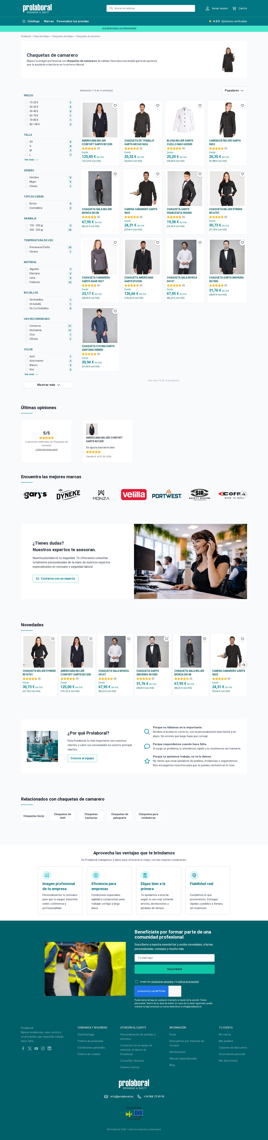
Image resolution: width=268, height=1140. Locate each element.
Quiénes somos (129, 1067)
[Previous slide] (24, 494)
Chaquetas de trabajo (62, 36)
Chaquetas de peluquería (119, 816)
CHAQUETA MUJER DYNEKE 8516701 (225, 211)
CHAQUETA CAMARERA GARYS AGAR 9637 (96, 279)
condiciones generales (162, 981)
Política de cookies (89, 1054)
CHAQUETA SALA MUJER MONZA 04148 (97, 211)
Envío (173, 1034)
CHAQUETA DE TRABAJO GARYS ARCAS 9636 (139, 142)
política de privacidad (188, 981)
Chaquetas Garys (33, 816)
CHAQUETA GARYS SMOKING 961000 (226, 279)
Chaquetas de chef (62, 816)
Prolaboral (26, 36)
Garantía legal (86, 1034)
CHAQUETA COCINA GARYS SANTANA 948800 (98, 348)
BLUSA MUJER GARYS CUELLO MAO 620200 (180, 142)
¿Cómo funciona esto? (46, 449)
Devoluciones (178, 1052)
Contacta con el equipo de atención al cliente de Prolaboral (136, 1050)
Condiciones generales (91, 1047)
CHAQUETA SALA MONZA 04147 (182, 279)
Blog (172, 1065)
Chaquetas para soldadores (148, 816)
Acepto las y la (169, 981)
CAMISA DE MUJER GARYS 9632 (225, 142)
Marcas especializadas (183, 1058)
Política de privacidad (90, 1041)
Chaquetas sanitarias (91, 816)
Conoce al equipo (82, 758)
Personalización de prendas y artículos (138, 1036)
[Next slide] (243, 494)
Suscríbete (174, 969)
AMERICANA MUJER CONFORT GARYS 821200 (97, 142)
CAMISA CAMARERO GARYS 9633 (140, 211)
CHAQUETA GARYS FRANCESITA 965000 (179, 211)
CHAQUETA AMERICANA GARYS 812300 (138, 279)
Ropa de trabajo (41, 36)
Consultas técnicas (132, 1060)
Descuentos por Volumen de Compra (187, 1043)
